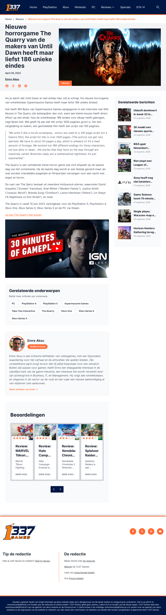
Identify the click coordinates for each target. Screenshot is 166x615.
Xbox (66, 7)
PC (93, 7)
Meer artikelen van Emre (23, 389)
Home (33, 7)
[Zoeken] (158, 7)
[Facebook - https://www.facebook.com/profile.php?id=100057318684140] (133, 531)
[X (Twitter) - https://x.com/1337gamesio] (142, 531)
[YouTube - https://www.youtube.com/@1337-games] (160, 531)
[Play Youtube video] (57, 248)
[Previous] (54, 489)
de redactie (89, 560)
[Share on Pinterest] (26, 86)
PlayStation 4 (29, 303)
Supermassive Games (77, 303)
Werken (68, 566)
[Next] (60, 489)
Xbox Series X (19, 318)
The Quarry (48, 311)
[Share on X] (13, 86)
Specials (125, 7)
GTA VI (140, 7)
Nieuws (20, 19)
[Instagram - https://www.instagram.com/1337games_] (151, 531)
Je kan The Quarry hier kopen (23, 214)
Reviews (106, 7)
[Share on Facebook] (7, 86)
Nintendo (80, 7)
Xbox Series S (86, 311)
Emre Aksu (12, 79)
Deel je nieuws (42, 560)
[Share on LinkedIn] (19, 86)
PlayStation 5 (50, 303)
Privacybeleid (76, 578)
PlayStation (50, 7)
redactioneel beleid (84, 572)
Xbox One (66, 311)
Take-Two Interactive (23, 311)
